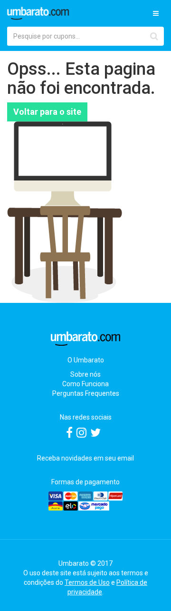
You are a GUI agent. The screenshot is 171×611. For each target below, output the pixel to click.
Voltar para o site (47, 112)
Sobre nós (85, 374)
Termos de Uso (87, 582)
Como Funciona (85, 384)
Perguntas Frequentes (85, 393)
